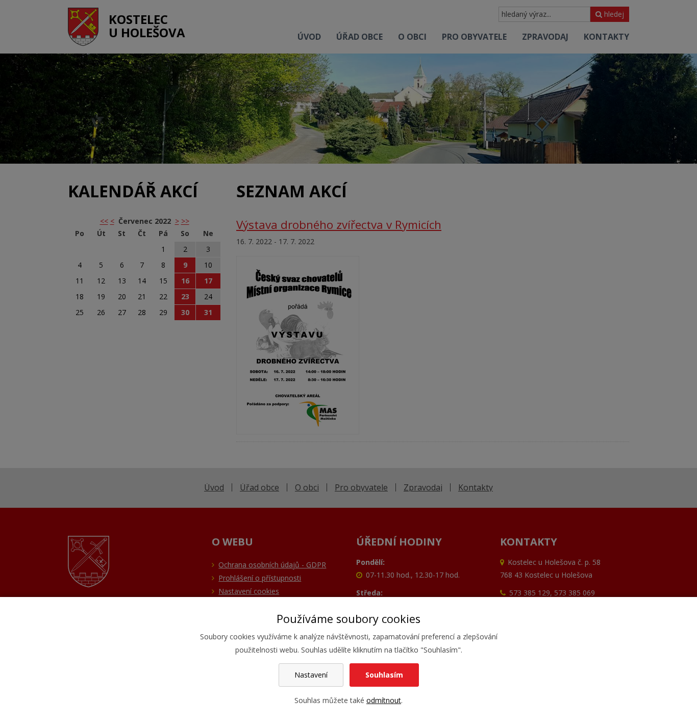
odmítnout (383, 700)
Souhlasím (384, 675)
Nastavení (311, 675)
